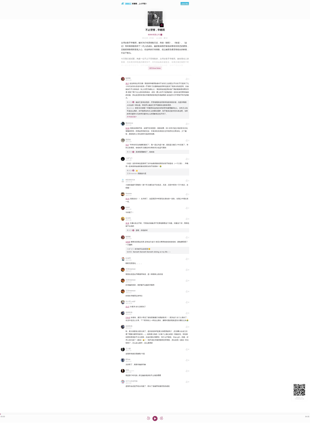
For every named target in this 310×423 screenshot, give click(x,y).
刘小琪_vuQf (130, 301)
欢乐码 (128, 218)
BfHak (128, 359)
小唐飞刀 (129, 158)
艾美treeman (131, 269)
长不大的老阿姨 (131, 381)
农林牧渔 (129, 312)
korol (127, 207)
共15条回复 (131, 117)
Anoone (129, 193)
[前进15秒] (161, 418)
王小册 (128, 348)
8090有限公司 (154, 34)
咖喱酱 (128, 78)
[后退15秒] (148, 418)
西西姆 (128, 140)
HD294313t (130, 180)
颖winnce (129, 123)
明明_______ (130, 370)
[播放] (155, 418)
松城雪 (128, 258)
